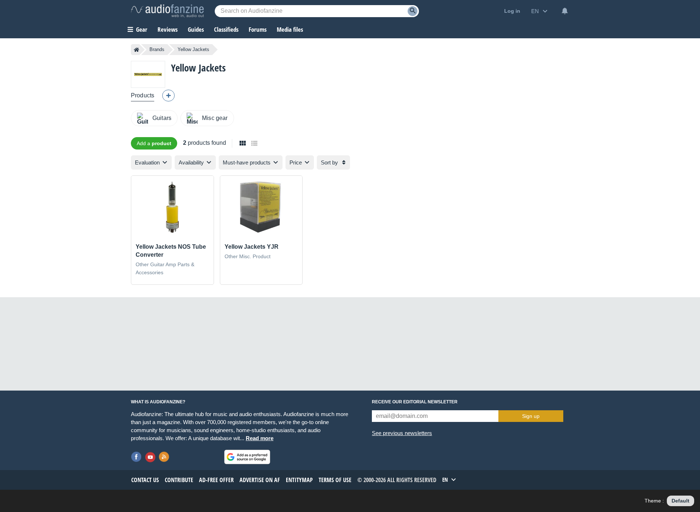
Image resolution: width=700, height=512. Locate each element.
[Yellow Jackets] (148, 74)
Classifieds (226, 29)
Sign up (531, 416)
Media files (290, 29)
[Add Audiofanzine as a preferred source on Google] (247, 457)
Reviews (168, 29)
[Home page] (136, 49)
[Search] (412, 11)
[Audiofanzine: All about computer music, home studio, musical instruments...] (167, 11)
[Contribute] (168, 95)
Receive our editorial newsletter (415, 401)
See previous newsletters (402, 433)
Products (142, 95)
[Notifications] (564, 11)
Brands (156, 49)
